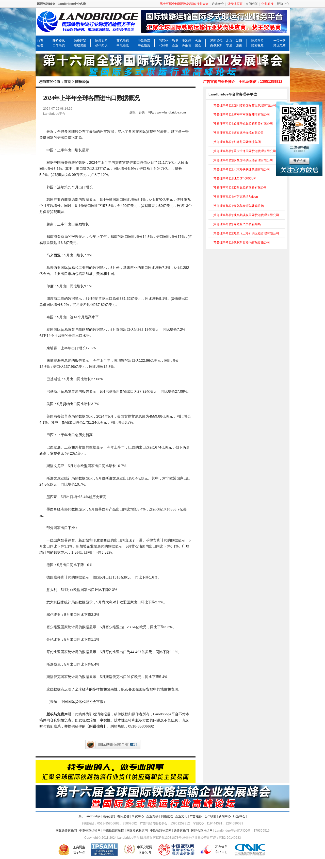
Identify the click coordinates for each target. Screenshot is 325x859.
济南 (239, 45)
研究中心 (138, 816)
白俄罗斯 (216, 45)
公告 (40, 45)
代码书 (163, 45)
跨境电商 (279, 45)
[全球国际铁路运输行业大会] (162, 74)
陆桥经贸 (80, 40)
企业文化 (181, 816)
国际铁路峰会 (46, 4)
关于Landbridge (89, 816)
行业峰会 (239, 816)
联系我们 (109, 816)
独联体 (163, 40)
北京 (229, 40)
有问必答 (252, 4)
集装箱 (186, 40)
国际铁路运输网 (66, 830)
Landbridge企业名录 (72, 4)
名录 (198, 40)
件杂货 (186, 45)
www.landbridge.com (171, 112)
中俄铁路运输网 (113, 830)
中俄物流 (123, 45)
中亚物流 (144, 45)
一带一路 (279, 40)
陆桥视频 (257, 45)
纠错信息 (96, 726)
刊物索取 (167, 816)
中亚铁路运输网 (90, 830)
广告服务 (196, 816)
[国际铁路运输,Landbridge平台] (87, 29)
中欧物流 (144, 40)
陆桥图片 (257, 40)
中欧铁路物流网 (160, 830)
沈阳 (239, 40)
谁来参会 (218, 4)
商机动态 (123, 40)
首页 (40, 40)
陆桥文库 (101, 40)
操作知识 (101, 45)
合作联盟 (210, 816)
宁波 (229, 45)
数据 (175, 40)
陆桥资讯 (59, 40)
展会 (198, 45)
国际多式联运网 (137, 830)
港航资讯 (80, 45)
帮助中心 (283, 4)
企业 (175, 45)
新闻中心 (225, 816)
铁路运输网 (181, 830)
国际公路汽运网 (202, 830)
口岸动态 (59, 45)
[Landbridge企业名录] (215, 29)
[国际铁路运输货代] (116, 780)
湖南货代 (216, 40)
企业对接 (152, 816)
